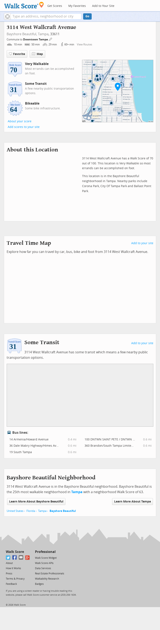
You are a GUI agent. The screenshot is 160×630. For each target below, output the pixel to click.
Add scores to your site (24, 127)
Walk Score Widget (46, 557)
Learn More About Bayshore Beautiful (36, 501)
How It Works (13, 568)
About (9, 563)
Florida (30, 510)
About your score (19, 121)
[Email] (21, 557)
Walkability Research (47, 578)
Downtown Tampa (36, 39)
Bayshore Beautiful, (22, 34)
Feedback (11, 583)
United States (15, 510)
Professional (45, 552)
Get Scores (54, 6)
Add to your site (142, 243)
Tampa (43, 34)
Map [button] (40, 54)
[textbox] (46, 16)
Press (9, 573)
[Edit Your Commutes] (51, 39)
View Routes (84, 44)
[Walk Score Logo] (24, 5)
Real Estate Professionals (49, 573)
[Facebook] (14, 557)
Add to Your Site (103, 6)
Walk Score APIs (44, 563)
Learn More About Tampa (132, 501)
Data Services (43, 568)
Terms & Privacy (15, 578)
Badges (39, 583)
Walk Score (15, 552)
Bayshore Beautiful (63, 510)
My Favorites (77, 6)
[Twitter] (8, 557)
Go (87, 16)
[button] (7, 16)
